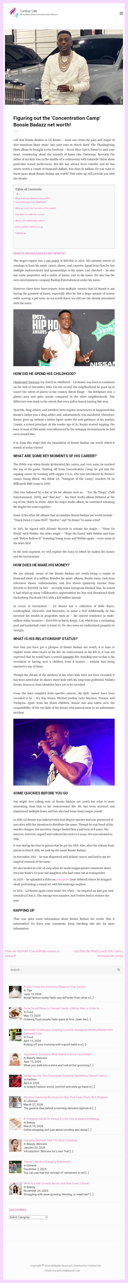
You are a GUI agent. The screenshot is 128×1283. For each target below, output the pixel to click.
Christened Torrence (26, 382)
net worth (52, 260)
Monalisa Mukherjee (52, 99)
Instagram (62, 879)
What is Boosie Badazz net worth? (32, 198)
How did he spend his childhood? (30, 202)
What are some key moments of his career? (35, 208)
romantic (68, 656)
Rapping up (20, 233)
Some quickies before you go (29, 227)
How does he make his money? (29, 214)
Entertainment (72, 99)
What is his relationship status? (30, 221)
